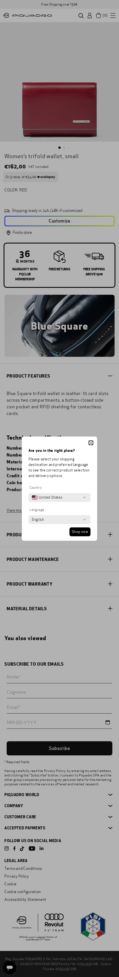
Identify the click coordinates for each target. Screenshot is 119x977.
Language (37, 510)
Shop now (80, 532)
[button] (91, 443)
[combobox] (47, 497)
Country (36, 487)
